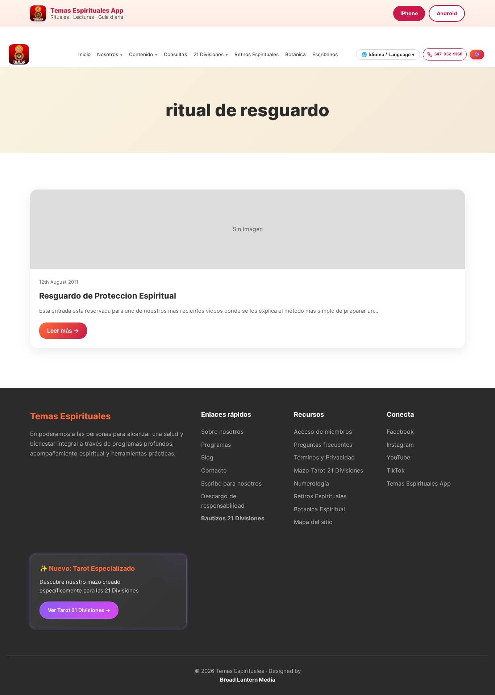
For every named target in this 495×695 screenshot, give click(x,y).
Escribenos (325, 54)
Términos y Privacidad (324, 457)
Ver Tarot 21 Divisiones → (79, 610)
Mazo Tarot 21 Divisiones (328, 470)
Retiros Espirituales (256, 54)
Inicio (84, 54)
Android (447, 13)
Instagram (400, 444)
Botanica (295, 54)
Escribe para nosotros (231, 483)
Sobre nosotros (222, 431)
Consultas (175, 54)
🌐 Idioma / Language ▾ (388, 54)
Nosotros (107, 54)
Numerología (311, 483)
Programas (216, 444)
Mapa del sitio (313, 521)
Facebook (400, 431)
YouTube (398, 457)
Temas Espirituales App (419, 483)
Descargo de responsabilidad (223, 500)
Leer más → (63, 330)
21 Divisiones (209, 54)
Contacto (214, 470)
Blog (207, 457)
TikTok (396, 470)
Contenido (141, 54)
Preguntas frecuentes (323, 444)
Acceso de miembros (323, 431)
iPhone (409, 13)
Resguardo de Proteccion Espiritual (107, 295)
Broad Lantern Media (247, 679)
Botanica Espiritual (319, 509)
